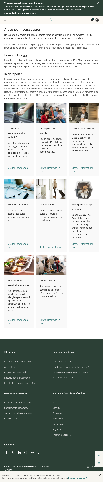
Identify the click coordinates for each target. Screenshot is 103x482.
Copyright (8, 466)
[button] (19, 169)
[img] (98, 3)
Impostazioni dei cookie (64, 377)
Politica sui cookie (76, 478)
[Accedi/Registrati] (97, 20)
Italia (94, 466)
